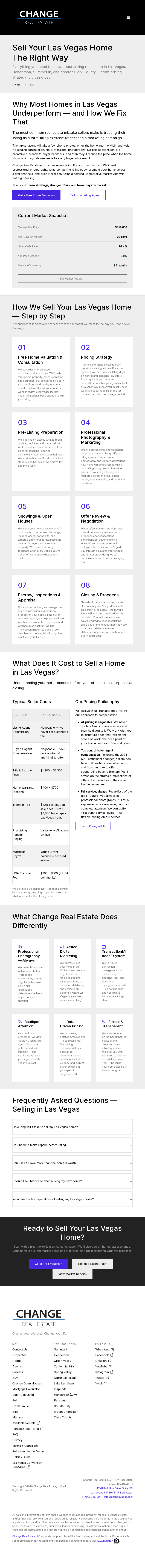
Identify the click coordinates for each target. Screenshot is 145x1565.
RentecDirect (25, 1428)
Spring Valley (63, 1372)
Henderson (61, 1355)
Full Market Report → (72, 278)
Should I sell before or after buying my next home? (47, 1181)
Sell (14, 1400)
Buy (15, 1377)
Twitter (100, 1377)
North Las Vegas (65, 1377)
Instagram (103, 1372)
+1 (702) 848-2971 (91, 1496)
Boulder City (62, 1406)
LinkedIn (101, 1360)
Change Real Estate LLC (26, 1536)
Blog (15, 1411)
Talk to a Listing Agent (85, 195)
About (16, 1360)
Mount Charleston (66, 1411)
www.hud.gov (105, 1540)
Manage (17, 1417)
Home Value (20, 1406)
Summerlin (61, 1349)
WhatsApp (103, 1349)
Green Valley (62, 1360)
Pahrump (60, 1400)
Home (16, 85)
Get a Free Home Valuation (36, 195)
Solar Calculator (23, 1394)
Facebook (103, 1355)
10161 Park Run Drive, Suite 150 (115, 1488)
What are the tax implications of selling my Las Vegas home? (53, 1199)
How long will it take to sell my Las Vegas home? (45, 1127)
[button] (128, 17)
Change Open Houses (27, 1383)
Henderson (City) (65, 1394)
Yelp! (99, 1383)
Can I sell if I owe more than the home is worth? (45, 1163)
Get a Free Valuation (48, 1263)
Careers (17, 1372)
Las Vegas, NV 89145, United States (112, 1492)
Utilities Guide (21, 1457)
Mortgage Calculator (26, 1389)
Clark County (63, 1417)
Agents (17, 1366)
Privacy (17, 1440)
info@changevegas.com (118, 1496)
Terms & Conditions (25, 1445)
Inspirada (60, 1389)
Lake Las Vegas (64, 1383)
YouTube (102, 1366)
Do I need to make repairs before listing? (40, 1145)
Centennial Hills (64, 1366)
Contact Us (19, 1349)
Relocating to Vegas (28, 1451)
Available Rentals (24, 1423)
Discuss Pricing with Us (93, 826)
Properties (19, 1355)
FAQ (15, 1434)
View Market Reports (72, 1274)
